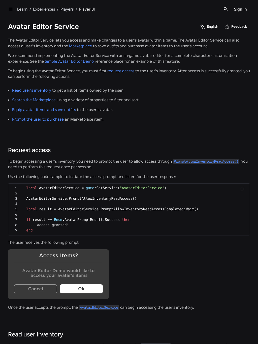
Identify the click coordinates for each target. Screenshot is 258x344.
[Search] (225, 9)
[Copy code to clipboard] (242, 189)
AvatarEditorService (99, 307)
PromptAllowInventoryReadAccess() (206, 161)
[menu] (10, 9)
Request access (29, 150)
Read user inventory (35, 334)
